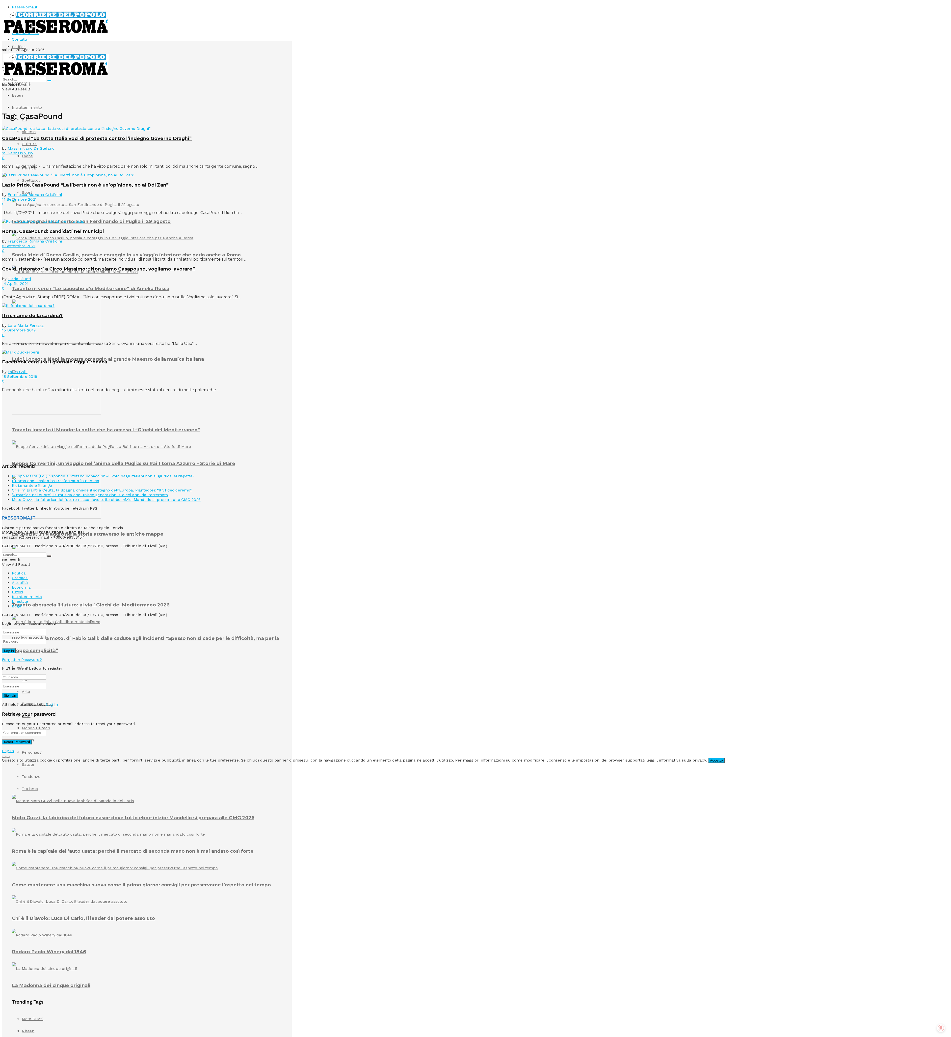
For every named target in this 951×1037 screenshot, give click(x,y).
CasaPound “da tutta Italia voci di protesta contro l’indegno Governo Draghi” (97, 138)
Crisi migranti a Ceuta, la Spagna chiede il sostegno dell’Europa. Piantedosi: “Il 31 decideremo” (102, 490)
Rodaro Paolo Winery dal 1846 (49, 952)
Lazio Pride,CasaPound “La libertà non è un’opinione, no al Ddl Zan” (85, 185)
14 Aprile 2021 (15, 283)
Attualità (20, 582)
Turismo (30, 788)
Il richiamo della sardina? (32, 315)
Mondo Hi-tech (36, 728)
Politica (19, 46)
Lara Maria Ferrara (26, 325)
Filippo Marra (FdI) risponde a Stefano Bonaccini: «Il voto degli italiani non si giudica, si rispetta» (103, 476)
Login (17, 606)
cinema (29, 131)
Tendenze (31, 776)
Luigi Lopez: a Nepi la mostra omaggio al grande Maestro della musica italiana (108, 359)
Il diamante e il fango (32, 485)
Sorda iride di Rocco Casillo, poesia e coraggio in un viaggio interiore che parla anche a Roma (126, 255)
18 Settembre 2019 (19, 376)
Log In (52, 704)
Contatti (19, 39)
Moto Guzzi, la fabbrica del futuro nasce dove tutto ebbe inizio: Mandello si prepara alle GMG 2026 (133, 817)
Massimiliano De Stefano (31, 148)
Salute (28, 764)
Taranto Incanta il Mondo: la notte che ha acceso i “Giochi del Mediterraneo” (106, 430)
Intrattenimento (27, 107)
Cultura (29, 143)
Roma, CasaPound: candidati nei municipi (53, 231)
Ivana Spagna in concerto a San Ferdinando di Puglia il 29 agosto (91, 221)
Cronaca (20, 577)
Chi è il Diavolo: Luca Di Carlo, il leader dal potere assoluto (83, 918)
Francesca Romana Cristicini (35, 194)
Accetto (716, 760)
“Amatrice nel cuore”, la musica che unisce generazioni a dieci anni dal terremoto (90, 494)
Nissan (28, 1031)
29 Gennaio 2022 (17, 153)
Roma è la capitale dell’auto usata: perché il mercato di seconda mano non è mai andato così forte (133, 851)
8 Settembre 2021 (18, 246)
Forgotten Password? (22, 659)
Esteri (17, 95)
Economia (21, 83)
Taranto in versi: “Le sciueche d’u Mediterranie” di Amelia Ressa (90, 288)
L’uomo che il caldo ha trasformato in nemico (55, 480)
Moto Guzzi (32, 1018)
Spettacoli (31, 180)
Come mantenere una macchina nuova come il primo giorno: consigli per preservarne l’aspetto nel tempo (141, 885)
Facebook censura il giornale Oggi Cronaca (54, 362)
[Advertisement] (39, 427)
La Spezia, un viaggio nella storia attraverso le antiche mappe (87, 534)
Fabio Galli (17, 371)
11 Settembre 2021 (19, 199)
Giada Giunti (19, 278)
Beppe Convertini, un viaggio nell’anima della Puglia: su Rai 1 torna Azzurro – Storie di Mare (123, 463)
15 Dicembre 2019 (19, 330)
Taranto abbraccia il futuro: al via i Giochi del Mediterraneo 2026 (90, 605)
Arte (26, 691)
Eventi (27, 156)
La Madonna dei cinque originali (51, 985)
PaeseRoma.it (24, 7)
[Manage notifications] (941, 1028)
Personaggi (32, 752)
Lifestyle (20, 601)
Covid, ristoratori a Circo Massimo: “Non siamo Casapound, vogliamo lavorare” (98, 269)
